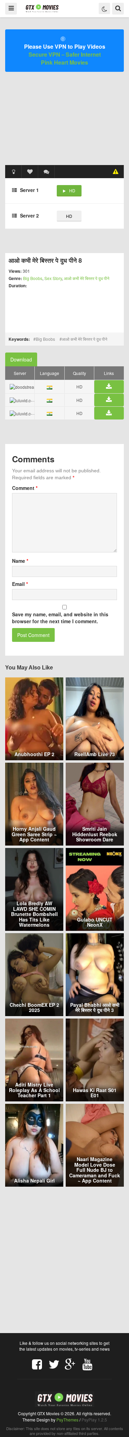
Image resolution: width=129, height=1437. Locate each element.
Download (21, 359)
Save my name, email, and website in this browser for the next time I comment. (60, 618)
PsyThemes (67, 1419)
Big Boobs (32, 278)
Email (20, 583)
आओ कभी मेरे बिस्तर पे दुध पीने (86, 278)
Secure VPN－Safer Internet (65, 54)
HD (72, 190)
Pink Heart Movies (64, 62)
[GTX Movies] (42, 8)
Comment (24, 487)
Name (20, 560)
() (46, 171)
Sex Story (53, 278)
